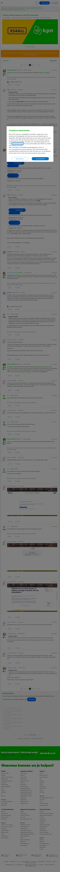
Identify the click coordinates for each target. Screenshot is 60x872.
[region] (30, 144)
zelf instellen (41, 153)
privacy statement (26, 149)
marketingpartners (17, 143)
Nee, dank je (19, 158)
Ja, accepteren (40, 158)
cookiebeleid (15, 149)
